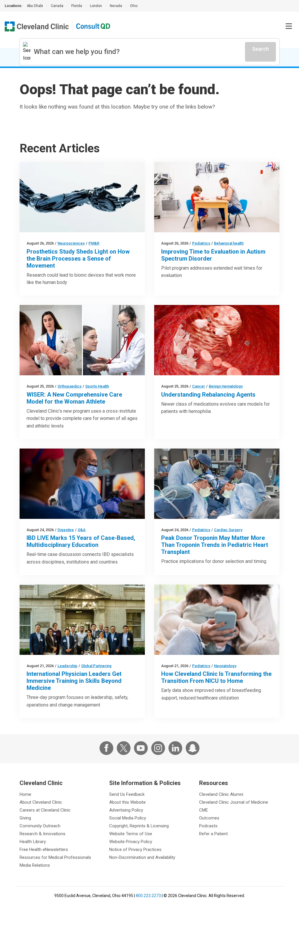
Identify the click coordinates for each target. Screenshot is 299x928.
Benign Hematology (226, 386)
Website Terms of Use (130, 833)
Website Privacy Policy (130, 841)
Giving (25, 818)
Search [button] (260, 49)
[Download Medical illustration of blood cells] (216, 340)
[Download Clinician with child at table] (216, 197)
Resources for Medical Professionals (55, 857)
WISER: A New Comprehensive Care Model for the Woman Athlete (74, 398)
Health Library (33, 841)
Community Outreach (40, 825)
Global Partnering (96, 666)
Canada (57, 6)
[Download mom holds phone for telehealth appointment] (216, 620)
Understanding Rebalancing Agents (208, 394)
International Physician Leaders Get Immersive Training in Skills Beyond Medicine (74, 680)
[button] (288, 26)
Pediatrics (201, 243)
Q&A (82, 530)
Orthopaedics (69, 386)
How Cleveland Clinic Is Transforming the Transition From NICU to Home (216, 677)
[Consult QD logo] (93, 26)
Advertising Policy (126, 810)
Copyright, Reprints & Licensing (139, 825)
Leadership (67, 666)
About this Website (127, 802)
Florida (76, 6)
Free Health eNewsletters (44, 849)
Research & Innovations (42, 833)
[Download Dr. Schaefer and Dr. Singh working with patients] (82, 340)
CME (203, 810)
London (96, 6)
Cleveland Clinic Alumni (221, 794)
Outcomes (209, 818)
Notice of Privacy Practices (135, 849)
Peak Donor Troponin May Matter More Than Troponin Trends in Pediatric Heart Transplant (214, 544)
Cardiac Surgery (228, 530)
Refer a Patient (213, 833)
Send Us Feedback (127, 794)
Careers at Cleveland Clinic (45, 810)
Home (25, 794)
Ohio (134, 6)
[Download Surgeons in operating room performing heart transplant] (216, 484)
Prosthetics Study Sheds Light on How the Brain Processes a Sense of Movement (78, 258)
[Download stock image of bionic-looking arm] (82, 197)
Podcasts (208, 825)
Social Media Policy (127, 818)
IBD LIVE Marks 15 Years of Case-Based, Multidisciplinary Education (81, 541)
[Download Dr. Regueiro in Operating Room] (82, 484)
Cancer (198, 386)
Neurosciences (71, 243)
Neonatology (225, 666)
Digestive (66, 530)
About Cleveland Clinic (41, 802)
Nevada (116, 6)
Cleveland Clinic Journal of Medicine (233, 802)
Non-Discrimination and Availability (142, 857)
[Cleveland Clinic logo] (37, 26)
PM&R (93, 243)
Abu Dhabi (35, 6)
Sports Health (97, 386)
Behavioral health (229, 243)
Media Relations (35, 865)
